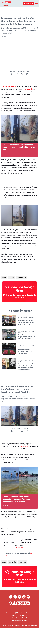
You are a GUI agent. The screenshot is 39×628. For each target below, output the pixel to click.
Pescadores (22, 562)
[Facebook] (17, 74)
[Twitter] (22, 74)
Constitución (21, 277)
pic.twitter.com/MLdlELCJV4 (13, 548)
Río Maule (12, 562)
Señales (28, 3)
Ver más (5, 154)
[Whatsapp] (12, 74)
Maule (4, 277)
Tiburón (11, 277)
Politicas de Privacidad (20, 620)
